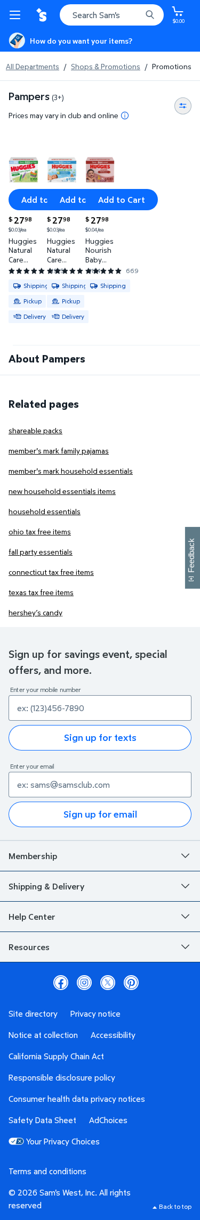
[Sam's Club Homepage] (42, 14)
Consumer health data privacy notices (77, 1098)
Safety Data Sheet (42, 1120)
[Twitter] (107, 982)
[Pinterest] (131, 982)
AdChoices (108, 1120)
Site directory (33, 1013)
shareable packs (35, 430)
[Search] (149, 14)
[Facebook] (60, 982)
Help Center (32, 916)
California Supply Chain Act (56, 1056)
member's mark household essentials (71, 471)
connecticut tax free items (51, 572)
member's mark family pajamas (59, 451)
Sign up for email (100, 814)
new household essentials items (62, 491)
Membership (33, 856)
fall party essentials (41, 552)
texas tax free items (41, 592)
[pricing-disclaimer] (125, 115)
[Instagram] (84, 982)
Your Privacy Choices (63, 1141)
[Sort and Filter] (182, 105)
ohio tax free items (40, 531)
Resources (29, 947)
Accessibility (113, 1035)
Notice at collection (43, 1035)
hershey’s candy (35, 612)
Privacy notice (95, 1013)
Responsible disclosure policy (62, 1077)
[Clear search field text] (136, 15)
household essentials (45, 511)
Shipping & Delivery (46, 886)
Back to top (175, 1206)
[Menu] (17, 14)
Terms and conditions (47, 1171)
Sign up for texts (100, 737)
